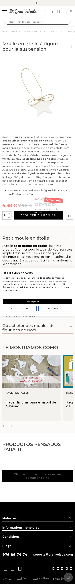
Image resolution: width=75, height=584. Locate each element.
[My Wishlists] (45, 12)
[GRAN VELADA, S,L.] (23, 12)
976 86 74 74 (14, 555)
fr (66, 11)
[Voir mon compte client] (52, 12)
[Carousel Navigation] (37, 426)
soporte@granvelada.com (53, 554)
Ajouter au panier (38, 215)
